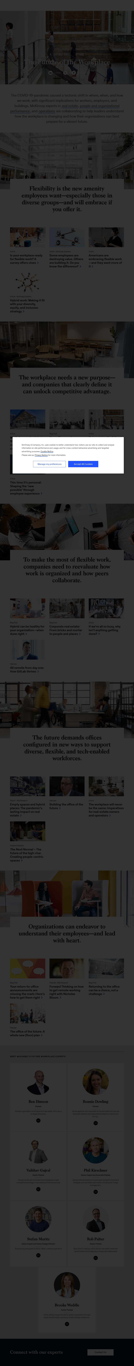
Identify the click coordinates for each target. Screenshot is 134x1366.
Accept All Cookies (83, 464)
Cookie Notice (47, 451)
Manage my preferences (50, 464)
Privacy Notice (41, 455)
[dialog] (68, 455)
